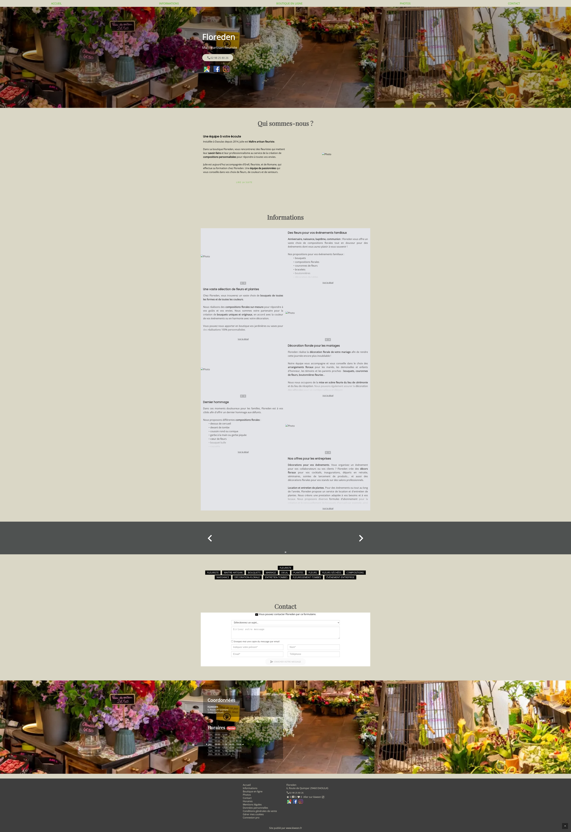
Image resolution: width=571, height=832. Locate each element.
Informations (169, 3)
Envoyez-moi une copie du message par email (257, 641)
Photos (405, 3)
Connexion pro (251, 817)
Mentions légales (252, 804)
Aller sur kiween (313, 797)
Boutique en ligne (289, 3)
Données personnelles (255, 807)
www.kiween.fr (294, 828)
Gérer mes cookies (253, 814)
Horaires (248, 801)
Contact (514, 3)
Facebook (217, 69)
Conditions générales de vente (260, 811)
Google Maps (207, 69)
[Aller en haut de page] (565, 826)
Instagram (226, 69)
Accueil (56, 3)
